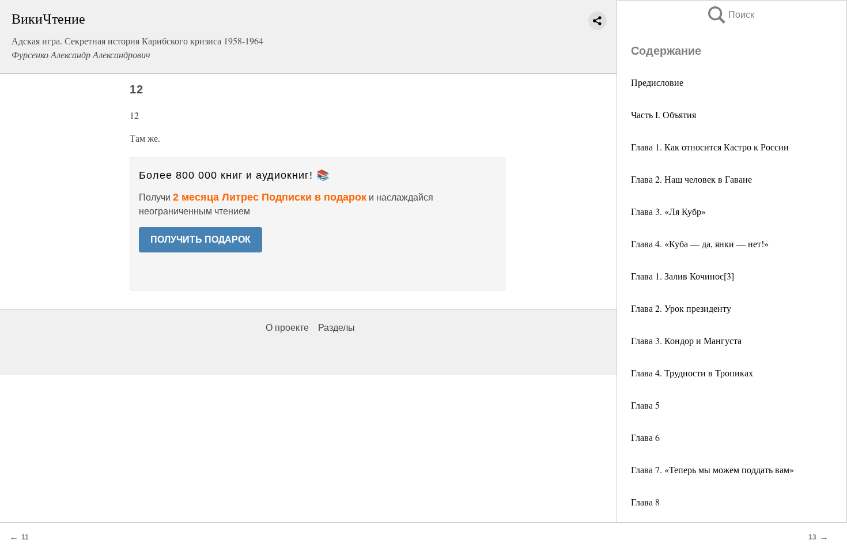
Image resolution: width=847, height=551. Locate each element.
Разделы (336, 328)
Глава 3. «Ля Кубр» (668, 211)
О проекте (287, 328)
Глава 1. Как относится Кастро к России (710, 147)
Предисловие (657, 82)
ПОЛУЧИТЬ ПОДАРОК (200, 239)
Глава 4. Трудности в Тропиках (692, 373)
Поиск (730, 15)
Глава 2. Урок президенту (681, 308)
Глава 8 (645, 502)
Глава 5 (645, 405)
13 (812, 537)
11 (25, 537)
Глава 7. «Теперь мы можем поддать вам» (712, 469)
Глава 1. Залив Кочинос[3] (682, 276)
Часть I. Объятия (663, 114)
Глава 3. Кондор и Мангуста (686, 340)
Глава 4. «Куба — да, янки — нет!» (700, 243)
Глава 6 (645, 437)
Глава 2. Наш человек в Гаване (691, 179)
